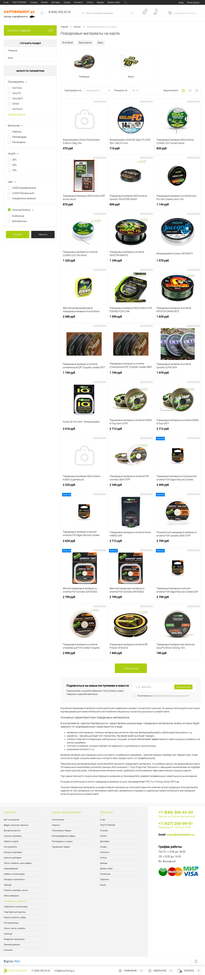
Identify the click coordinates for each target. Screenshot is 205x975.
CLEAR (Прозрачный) (23, 193)
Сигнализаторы (11, 923)
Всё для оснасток (12, 830)
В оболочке (18, 216)
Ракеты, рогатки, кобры (15, 917)
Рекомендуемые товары (63, 836)
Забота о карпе (11, 841)
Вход (181, 2)
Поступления (58, 819)
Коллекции (105, 874)
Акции (103, 885)
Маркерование (11, 868)
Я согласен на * (163, 695)
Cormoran (17, 109)
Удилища (8, 934)
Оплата (44, 2)
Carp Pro (16, 93)
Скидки (67, 2)
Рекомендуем (19, 137)
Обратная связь (17, 970)
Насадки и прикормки (14, 879)
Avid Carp (17, 88)
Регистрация (193, 2)
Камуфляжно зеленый (24, 198)
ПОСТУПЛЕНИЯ (19, 2)
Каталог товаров (19, 30)
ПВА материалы (11, 895)
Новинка (16, 131)
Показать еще (131, 668)
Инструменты (10, 847)
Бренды (100, 2)
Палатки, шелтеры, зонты (16, 890)
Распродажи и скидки (62, 841)
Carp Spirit (17, 98)
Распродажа (19, 142)
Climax (15, 103)
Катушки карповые (13, 852)
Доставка (55, 2)
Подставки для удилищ (14, 912)
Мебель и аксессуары (14, 874)
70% (14, 170)
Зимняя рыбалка (12, 944)
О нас (6, 2)
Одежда (7, 885)
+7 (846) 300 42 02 (40, 970)
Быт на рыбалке (11, 819)
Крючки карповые (12, 857)
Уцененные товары (61, 847)
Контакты (78, 2)
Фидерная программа (14, 939)
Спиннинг (8, 950)
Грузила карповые (12, 836)
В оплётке (67, 42)
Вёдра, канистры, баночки (16, 825)
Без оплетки (85, 42)
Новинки (56, 825)
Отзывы (33, 2)
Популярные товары (61, 830)
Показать (17, 234)
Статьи (90, 2)
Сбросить (42, 234)
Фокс (100, 42)
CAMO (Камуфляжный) (24, 188)
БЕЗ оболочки (19, 221)
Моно (10, 58)
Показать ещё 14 (16, 114)
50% (14, 165)
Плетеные (12, 50)
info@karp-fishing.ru (64, 970)
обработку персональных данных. (170, 695)
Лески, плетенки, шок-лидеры (18, 863)
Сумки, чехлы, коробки (14, 928)
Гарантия (104, 879)
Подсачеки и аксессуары (16, 906)
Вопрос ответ (114, 2)
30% (14, 159)
